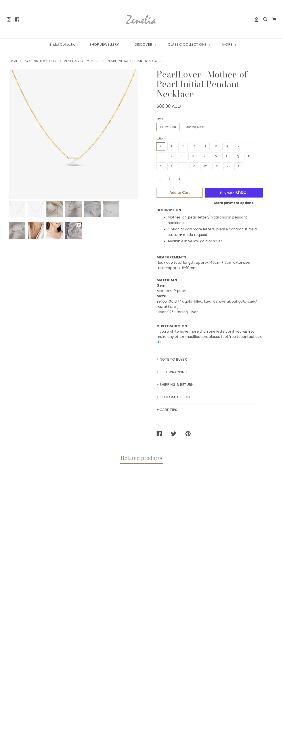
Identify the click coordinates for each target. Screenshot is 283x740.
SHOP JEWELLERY (105, 44)
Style (160, 119)
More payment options (233, 203)
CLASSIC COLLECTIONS (187, 44)
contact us (250, 336)
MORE (227, 44)
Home (13, 61)
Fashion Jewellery (41, 61)
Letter (160, 138)
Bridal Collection (63, 44)
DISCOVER (143, 44)
